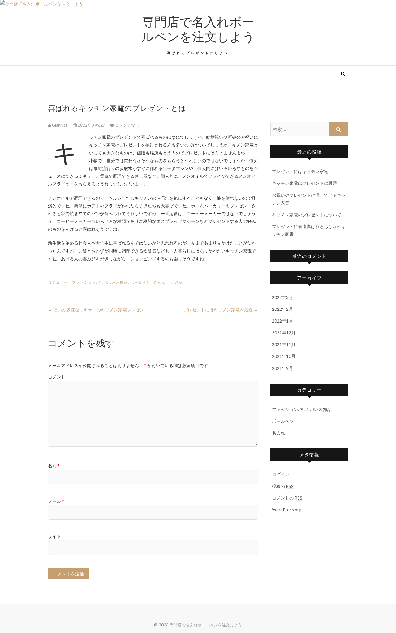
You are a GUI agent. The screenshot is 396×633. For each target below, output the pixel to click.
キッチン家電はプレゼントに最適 (304, 183)
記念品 (177, 282)
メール (56, 501)
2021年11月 (283, 344)
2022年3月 (282, 297)
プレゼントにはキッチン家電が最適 (220, 309)
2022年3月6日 (91, 125)
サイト (54, 536)
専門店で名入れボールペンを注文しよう (198, 29)
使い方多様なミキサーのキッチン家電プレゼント (98, 309)
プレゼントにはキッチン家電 (300, 171)
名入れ (159, 282)
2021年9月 (282, 368)
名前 (54, 465)
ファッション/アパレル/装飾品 (100, 282)
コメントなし (127, 125)
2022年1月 (282, 320)
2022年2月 (282, 309)
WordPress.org (286, 509)
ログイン (280, 474)
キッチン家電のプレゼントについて (306, 214)
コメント (56, 376)
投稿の (283, 486)
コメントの (287, 498)
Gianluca (59, 125)
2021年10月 (283, 356)
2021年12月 (283, 332)
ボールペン (141, 282)
